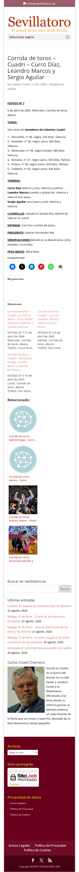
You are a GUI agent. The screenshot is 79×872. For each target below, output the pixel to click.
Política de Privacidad (21, 809)
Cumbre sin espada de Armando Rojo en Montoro (39, 606)
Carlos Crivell (21, 84)
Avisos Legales (18, 803)
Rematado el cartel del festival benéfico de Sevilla (39, 648)
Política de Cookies (20, 814)
